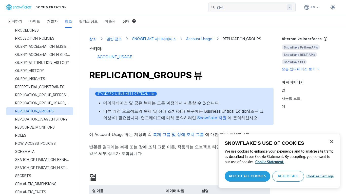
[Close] (331, 141)
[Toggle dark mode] (333, 7)
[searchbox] (251, 7)
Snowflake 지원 (211, 117)
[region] (279, 161)
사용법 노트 (291, 98)
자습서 (110, 21)
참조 (68, 21)
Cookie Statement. (269, 162)
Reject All (288, 176)
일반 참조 (114, 39)
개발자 (52, 21)
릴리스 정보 (88, 21)
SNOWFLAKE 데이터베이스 (154, 39)
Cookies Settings (320, 176)
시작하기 (15, 21)
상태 (126, 21)
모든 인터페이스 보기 (299, 69)
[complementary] (310, 53)
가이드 (34, 21)
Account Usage (199, 39)
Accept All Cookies (247, 176)
